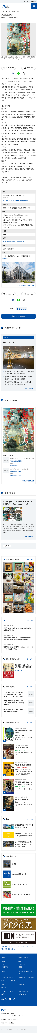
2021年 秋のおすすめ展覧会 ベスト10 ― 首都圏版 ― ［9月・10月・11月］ (18, 502)
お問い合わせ (22, 994)
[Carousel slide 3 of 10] (7, 53)
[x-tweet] (24, 73)
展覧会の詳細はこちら (15, 465)
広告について (5, 994)
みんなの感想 (20, 316)
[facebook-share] (13, 73)
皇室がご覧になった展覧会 (21, 894)
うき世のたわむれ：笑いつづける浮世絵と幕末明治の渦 (23, 666)
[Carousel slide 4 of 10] (11, 53)
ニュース (4, 964)
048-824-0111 (6, 258)
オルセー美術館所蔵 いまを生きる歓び (23, 731)
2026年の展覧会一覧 (19, 874)
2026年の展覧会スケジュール (26, 972)
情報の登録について (24, 991)
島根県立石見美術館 (16, 461)
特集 (19, 961)
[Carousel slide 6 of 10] (20, 53)
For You (3, 987)
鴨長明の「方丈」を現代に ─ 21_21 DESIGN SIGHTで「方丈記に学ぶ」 (18, 648)
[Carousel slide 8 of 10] (29, 53)
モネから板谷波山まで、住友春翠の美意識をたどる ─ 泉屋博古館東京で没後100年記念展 (18, 638)
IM (4, 337)
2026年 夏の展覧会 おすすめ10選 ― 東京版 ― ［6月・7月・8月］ (24, 844)
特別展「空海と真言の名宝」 (23, 765)
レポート (8, 337)
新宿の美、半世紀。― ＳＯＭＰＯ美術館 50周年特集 (24, 834)
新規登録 (21, 984)
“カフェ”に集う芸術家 (21, 748)
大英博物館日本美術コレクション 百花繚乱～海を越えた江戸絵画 (24, 783)
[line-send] (18, 73)
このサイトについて (7, 991)
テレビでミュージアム (19, 884)
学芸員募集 (4, 967)
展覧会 (8, 11)
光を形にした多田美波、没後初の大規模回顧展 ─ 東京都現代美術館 (18, 629)
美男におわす (8, 342)
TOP (3, 11)
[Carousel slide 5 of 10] (16, 53)
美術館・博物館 (23, 957)
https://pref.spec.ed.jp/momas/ (12, 242)
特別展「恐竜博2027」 (21, 799)
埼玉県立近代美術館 (16, 471)
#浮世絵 (6, 546)
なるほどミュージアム (8, 980)
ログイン (4, 984)
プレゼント (21, 964)
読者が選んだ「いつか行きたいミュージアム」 (24, 826)
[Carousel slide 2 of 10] (2, 53)
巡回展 (14, 864)
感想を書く (30, 68)
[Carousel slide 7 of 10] (25, 53)
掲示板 (20, 967)
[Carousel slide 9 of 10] (34, 53)
